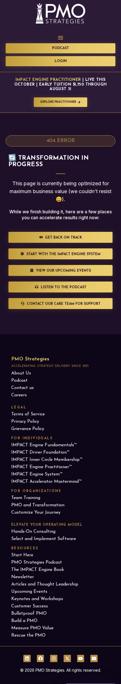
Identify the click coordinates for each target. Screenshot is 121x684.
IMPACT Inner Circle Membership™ (46, 459)
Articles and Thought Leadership (44, 584)
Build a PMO (24, 621)
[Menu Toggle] (60, 37)
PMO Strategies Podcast (36, 562)
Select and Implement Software (43, 539)
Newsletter (22, 577)
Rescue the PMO (28, 635)
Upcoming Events (29, 591)
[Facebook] (40, 658)
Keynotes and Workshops (37, 599)
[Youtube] (80, 658)
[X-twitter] (67, 658)
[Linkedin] (27, 658)
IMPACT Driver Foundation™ (40, 452)
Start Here (22, 555)
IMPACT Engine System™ (36, 474)
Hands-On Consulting (33, 531)
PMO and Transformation (37, 505)
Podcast (19, 380)
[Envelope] (94, 658)
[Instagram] (53, 658)
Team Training (25, 498)
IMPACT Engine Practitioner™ (41, 467)
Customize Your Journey (35, 512)
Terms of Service (28, 414)
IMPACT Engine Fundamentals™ (44, 445)
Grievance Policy (27, 429)
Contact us (22, 388)
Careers (19, 395)
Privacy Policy (25, 421)
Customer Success (29, 606)
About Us (21, 373)
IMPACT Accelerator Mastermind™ (46, 481)
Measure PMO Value (32, 628)
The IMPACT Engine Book (37, 570)
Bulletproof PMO (29, 613)
